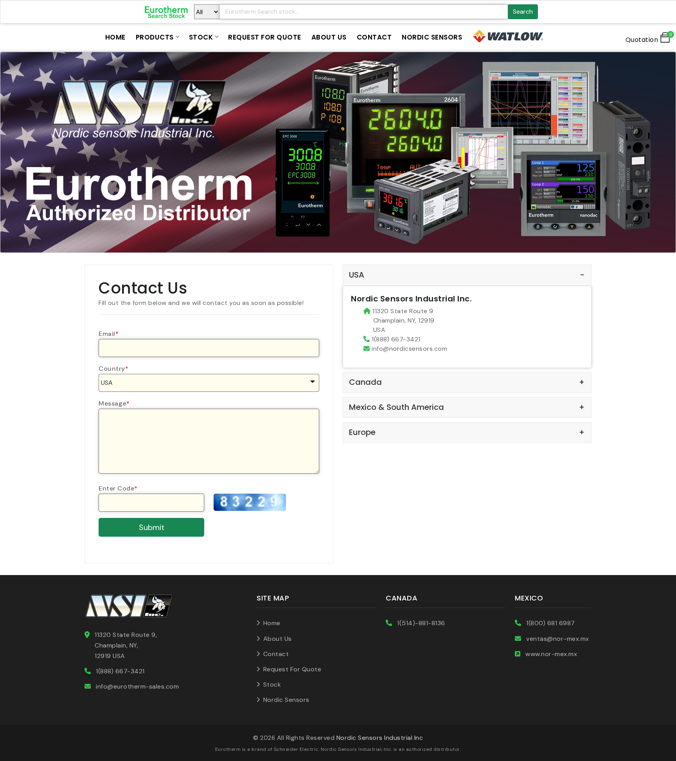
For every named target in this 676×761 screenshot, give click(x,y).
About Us (329, 37)
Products (155, 37)
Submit (151, 527)
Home (115, 37)
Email (109, 334)
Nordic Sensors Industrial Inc (379, 738)
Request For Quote (264, 37)
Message (114, 403)
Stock (201, 37)
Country (113, 368)
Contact (374, 37)
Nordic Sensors (432, 37)
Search (523, 11)
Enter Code (118, 488)
